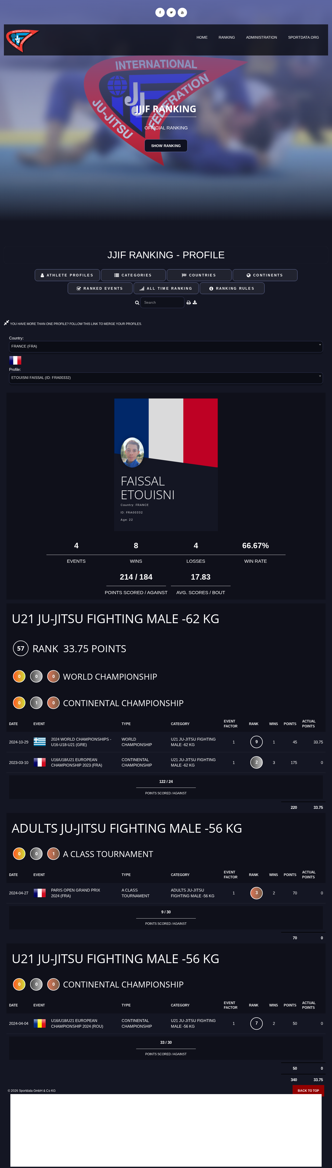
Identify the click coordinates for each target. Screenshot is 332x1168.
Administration (261, 37)
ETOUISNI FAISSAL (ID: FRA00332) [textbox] (41, 378)
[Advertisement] (166, 1130)
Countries (201, 275)
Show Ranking (166, 146)
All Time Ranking (168, 288)
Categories (136, 275)
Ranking (227, 37)
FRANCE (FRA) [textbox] (24, 346)
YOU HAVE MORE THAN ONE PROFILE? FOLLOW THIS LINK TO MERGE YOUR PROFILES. (75, 324)
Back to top (308, 1091)
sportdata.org (303, 37)
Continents (267, 275)
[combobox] (166, 347)
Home (202, 37)
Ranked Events (102, 288)
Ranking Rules (234, 288)
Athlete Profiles (69, 275)
